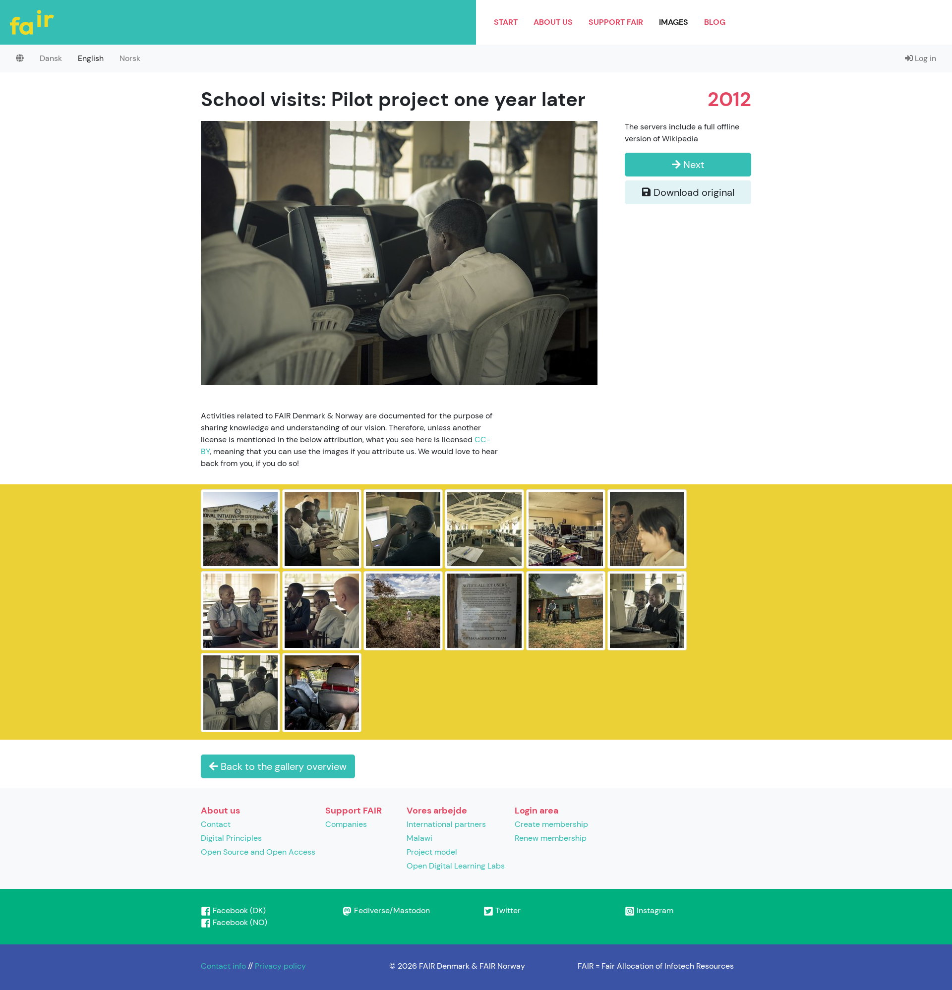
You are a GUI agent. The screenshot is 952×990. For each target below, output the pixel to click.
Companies (346, 824)
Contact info (223, 966)
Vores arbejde (437, 810)
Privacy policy (280, 966)
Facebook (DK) (238, 910)
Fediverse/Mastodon (391, 910)
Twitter (507, 910)
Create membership (551, 824)
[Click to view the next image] (399, 252)
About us (553, 22)
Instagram (654, 910)
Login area (536, 810)
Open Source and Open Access (258, 852)
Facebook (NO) (239, 922)
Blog (714, 22)
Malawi (419, 838)
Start (506, 22)
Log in (924, 58)
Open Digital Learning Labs (456, 866)
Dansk (51, 58)
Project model (432, 852)
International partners (446, 824)
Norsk (129, 58)
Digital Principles (231, 838)
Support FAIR (616, 22)
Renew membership (551, 838)
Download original (692, 192)
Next (693, 164)
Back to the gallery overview (282, 766)
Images (673, 22)
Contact (216, 824)
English (91, 58)
